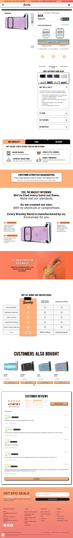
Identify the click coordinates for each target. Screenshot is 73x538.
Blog (58, 514)
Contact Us (43, 518)
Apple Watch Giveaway (62, 520)
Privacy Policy (47, 532)
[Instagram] (8, 525)
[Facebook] (4, 525)
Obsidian (22, 374)
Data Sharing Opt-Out (65, 532)
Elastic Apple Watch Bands (31, 511)
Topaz (38, 374)
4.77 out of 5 (14, 404)
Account (43, 520)
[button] (41, 13)
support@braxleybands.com (10, 513)
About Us (59, 511)
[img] (7, 415)
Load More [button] (37, 479)
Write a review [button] (59, 403)
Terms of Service (55, 532)
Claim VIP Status (52, 499)
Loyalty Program (61, 518)
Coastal (6, 374)
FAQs (42, 516)
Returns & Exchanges (46, 514)
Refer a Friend (60, 516)
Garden (56, 374)
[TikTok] (11, 525)
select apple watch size (44, 25)
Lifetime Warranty (45, 511)
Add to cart (53, 42)
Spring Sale (27, 525)
